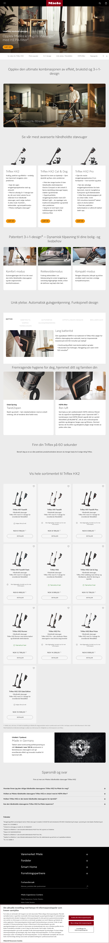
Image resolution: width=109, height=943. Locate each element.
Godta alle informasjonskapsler (81, 917)
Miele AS (6, 941)
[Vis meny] (4, 3)
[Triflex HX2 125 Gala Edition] (20, 680)
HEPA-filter (81, 56)
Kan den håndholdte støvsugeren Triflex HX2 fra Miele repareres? (28, 804)
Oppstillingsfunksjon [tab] (72, 320)
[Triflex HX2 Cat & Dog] (89, 559)
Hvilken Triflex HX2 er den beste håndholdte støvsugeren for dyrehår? (30, 799)
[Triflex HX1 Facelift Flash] (20, 559)
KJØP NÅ (11, 221)
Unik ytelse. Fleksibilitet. (64, 56)
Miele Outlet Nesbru (28, 902)
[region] (54, 924)
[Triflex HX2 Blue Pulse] (89, 620)
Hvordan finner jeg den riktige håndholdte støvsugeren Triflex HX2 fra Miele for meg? (36, 788)
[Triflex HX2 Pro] (54, 620)
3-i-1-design (47, 56)
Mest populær (33, 56)
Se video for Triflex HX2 (16, 56)
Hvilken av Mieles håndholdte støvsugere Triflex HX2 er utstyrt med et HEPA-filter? (35, 794)
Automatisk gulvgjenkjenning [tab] (46, 321)
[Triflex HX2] (54, 559)
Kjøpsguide (94, 56)
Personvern (13, 941)
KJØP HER (7, 47)
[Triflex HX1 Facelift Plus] (89, 498)
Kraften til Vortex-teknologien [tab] (25, 323)
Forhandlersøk (27, 882)
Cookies (19, 941)
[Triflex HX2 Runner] (20, 620)
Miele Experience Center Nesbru (32, 899)
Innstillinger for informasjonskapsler (81, 929)
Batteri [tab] (9, 319)
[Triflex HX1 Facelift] (20, 498)
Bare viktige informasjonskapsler (81, 923)
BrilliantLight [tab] (96, 320)
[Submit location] (87, 887)
